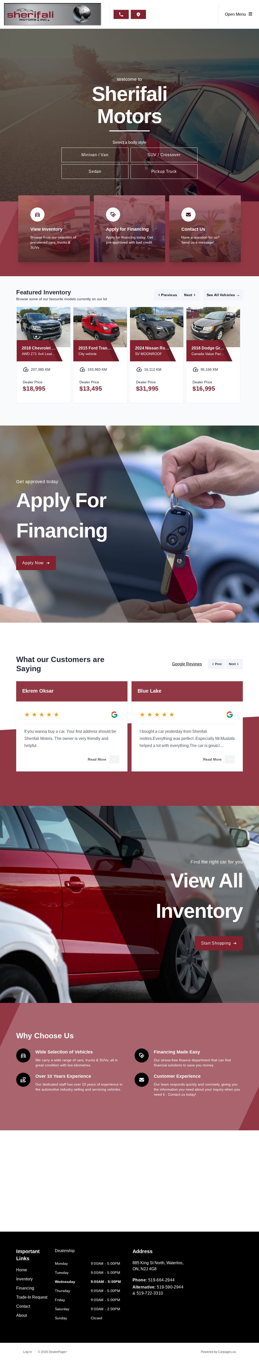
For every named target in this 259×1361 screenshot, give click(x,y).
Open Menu (236, 14)
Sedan (95, 171)
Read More (97, 759)
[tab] (65, 1253)
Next (188, 295)
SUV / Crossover (164, 155)
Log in (27, 1352)
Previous (169, 295)
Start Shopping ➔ (219, 943)
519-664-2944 (161, 1280)
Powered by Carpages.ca (218, 1352)
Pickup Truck (164, 171)
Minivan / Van (94, 155)
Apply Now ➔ (36, 563)
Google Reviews (187, 664)
